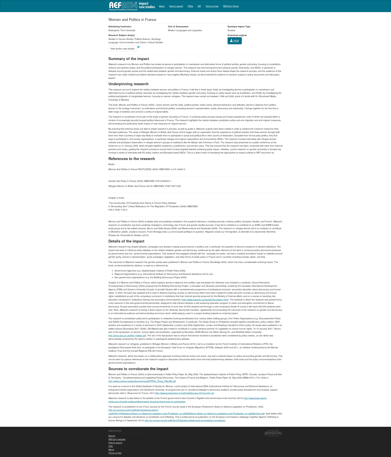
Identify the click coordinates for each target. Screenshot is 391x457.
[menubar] (199, 6)
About (162, 6)
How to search (176, 6)
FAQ (110, 446)
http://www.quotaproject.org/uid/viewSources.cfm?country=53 (184, 393)
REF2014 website (117, 439)
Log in (280, 4)
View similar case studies (122, 48)
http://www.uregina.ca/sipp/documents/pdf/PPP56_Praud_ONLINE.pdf (142, 381)
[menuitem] (162, 6)
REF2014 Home (231, 6)
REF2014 (131, 6)
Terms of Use (212, 6)
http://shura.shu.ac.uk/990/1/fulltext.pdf (127, 335)
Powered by (273, 430)
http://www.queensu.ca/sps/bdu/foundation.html (205, 299)
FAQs (190, 6)
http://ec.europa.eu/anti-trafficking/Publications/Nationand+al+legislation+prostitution (185, 420)
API (199, 6)
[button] (138, 47)
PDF (236, 41)
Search (111, 435)
